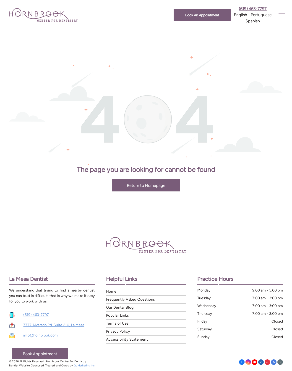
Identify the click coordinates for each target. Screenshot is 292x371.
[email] (280, 362)
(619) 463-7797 (36, 315)
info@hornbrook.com (40, 335)
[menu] (282, 15)
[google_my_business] (273, 362)
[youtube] (254, 362)
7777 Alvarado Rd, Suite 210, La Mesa (53, 325)
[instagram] (248, 362)
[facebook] (242, 362)
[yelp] (267, 362)
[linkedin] (261, 362)
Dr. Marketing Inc (83, 365)
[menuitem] (146, 292)
